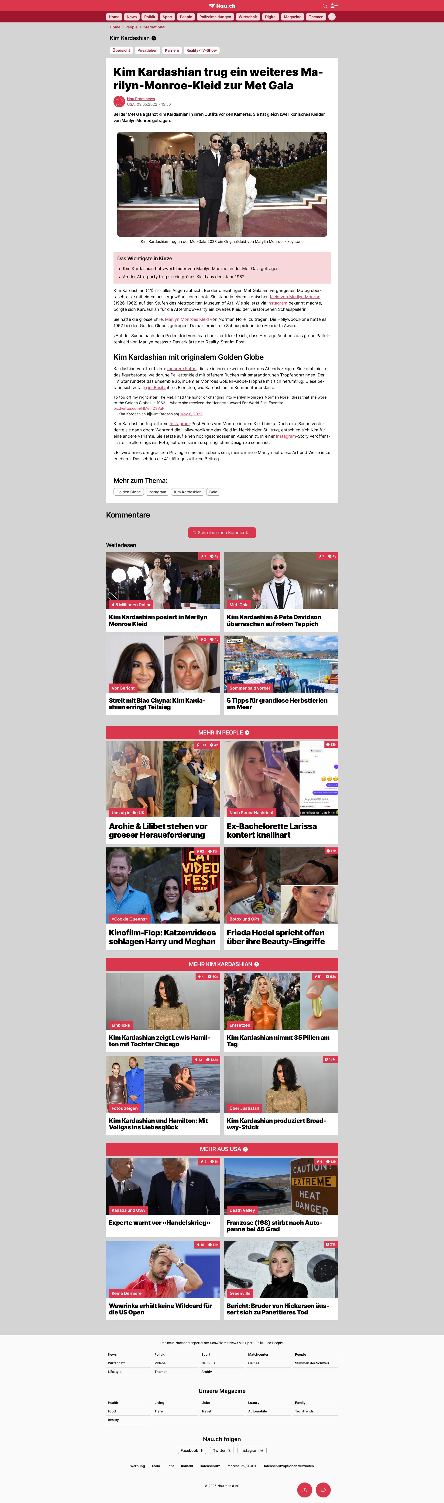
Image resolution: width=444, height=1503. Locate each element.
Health (113, 1403)
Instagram (277, 303)
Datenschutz (210, 1466)
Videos (160, 1363)
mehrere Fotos (181, 368)
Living (159, 1403)
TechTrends (304, 1411)
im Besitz (157, 387)
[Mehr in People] (222, 732)
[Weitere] (332, 16)
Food (112, 1411)
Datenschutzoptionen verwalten (288, 1466)
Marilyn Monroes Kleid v (188, 319)
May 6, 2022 (191, 414)
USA (131, 104)
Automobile (257, 1411)
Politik (160, 1354)
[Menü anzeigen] (334, 5)
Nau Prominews (141, 98)
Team (155, 1466)
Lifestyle (114, 1372)
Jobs (171, 1466)
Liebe (205, 1403)
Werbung (137, 1466)
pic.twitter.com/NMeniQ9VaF (139, 408)
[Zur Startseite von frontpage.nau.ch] (222, 5)
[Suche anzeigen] (325, 5)
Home (115, 27)
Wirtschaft (116, 1363)
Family (300, 1403)
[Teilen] (304, 1490)
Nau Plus (208, 1363)
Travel (206, 1411)
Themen (161, 1372)
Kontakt (187, 1466)
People (131, 27)
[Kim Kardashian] (222, 38)
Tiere (159, 1411)
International (154, 27)
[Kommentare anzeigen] (323, 1490)
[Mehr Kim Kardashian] (222, 964)
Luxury (253, 1403)
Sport (205, 1354)
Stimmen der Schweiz (312, 1363)
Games (253, 1363)
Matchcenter (258, 1354)
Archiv (206, 1372)
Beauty (113, 1420)
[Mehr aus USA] (222, 1149)
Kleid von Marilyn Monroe (295, 296)
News (112, 1354)
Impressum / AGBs (241, 1466)
